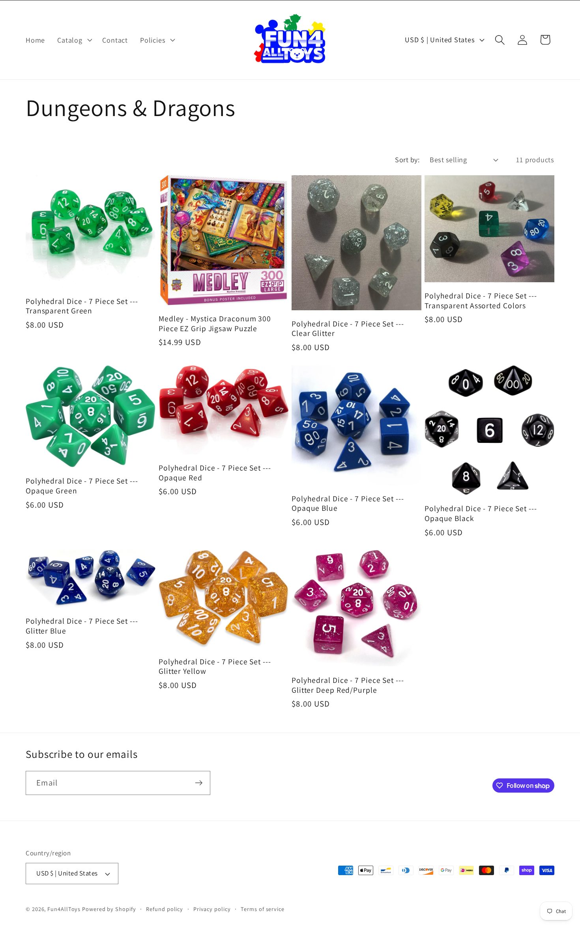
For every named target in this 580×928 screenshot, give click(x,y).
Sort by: (407, 159)
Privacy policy (212, 909)
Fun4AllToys (63, 909)
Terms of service (262, 909)
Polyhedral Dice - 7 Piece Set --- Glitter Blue (82, 626)
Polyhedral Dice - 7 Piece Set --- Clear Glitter (348, 328)
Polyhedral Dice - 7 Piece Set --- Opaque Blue (348, 503)
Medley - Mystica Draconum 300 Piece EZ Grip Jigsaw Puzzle (215, 323)
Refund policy (164, 909)
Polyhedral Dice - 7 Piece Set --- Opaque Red (215, 472)
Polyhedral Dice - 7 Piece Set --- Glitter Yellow (215, 666)
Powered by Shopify (109, 909)
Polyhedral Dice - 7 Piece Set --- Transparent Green (82, 306)
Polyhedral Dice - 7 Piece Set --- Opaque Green (82, 485)
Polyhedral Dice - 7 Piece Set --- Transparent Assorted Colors (481, 300)
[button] (73, 40)
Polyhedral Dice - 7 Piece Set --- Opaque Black (481, 513)
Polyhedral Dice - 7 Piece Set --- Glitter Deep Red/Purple (348, 685)
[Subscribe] (198, 783)
